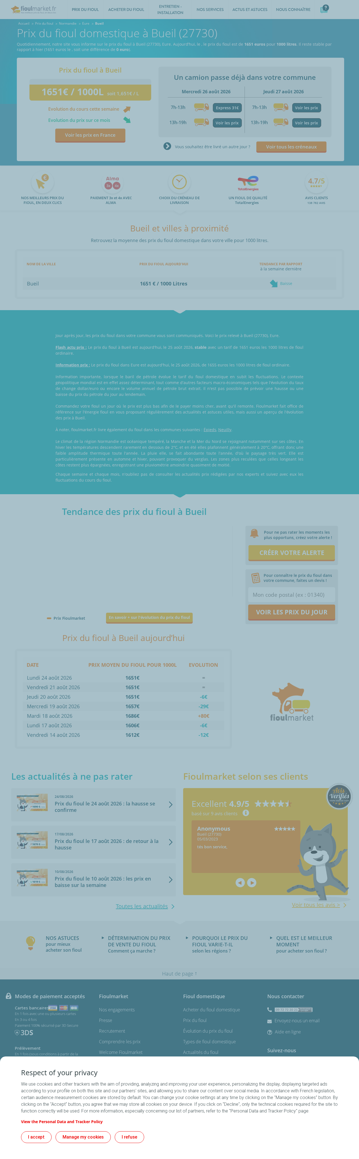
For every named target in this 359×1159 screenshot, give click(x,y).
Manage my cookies (83, 1137)
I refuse (129, 1137)
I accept (36, 1137)
